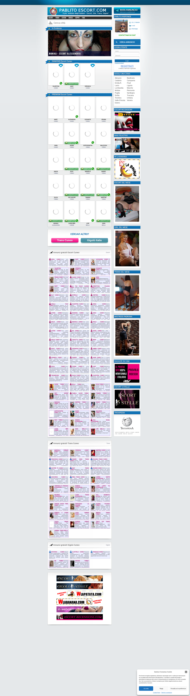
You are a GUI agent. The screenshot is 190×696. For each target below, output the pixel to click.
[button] (186, 672)
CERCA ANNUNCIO (127, 42)
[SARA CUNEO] (55, 144)
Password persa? (119, 63)
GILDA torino (100, 384)
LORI (87, 223)
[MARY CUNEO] (55, 118)
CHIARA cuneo (77, 366)
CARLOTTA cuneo (77, 339)
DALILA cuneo (76, 375)
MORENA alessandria (79, 486)
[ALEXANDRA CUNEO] (71, 118)
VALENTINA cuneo (57, 269)
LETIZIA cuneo (56, 313)
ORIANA (103, 119)
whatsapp (134, 29)
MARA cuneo (98, 339)
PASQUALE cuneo (98, 552)
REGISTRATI (127, 66)
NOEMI (72, 145)
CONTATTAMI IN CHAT (127, 35)
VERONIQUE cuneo (77, 348)
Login (127, 61)
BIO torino (58, 561)
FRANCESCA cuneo (57, 459)
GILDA (56, 197)
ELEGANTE (88, 119)
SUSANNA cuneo (77, 313)
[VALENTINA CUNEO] (55, 85)
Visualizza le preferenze (178, 688)
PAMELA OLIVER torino (80, 393)
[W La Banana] (80, 604)
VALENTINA (56, 86)
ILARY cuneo (98, 366)
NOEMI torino (59, 384)
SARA (55, 145)
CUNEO (56, 88)
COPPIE (77, 18)
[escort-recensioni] (127, 130)
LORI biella (100, 429)
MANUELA (88, 171)
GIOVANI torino (82, 561)
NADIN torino (77, 411)
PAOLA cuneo (98, 322)
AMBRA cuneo (97, 348)
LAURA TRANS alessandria (82, 495)
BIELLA (88, 225)
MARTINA (103, 197)
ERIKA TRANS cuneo (78, 477)
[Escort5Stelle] (127, 408)
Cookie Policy (156, 692)
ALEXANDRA (71, 119)
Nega (161, 688)
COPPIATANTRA (87, 145)
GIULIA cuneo (56, 322)
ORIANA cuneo (58, 277)
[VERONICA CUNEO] (87, 85)
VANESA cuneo (77, 357)
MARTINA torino (80, 402)
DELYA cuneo (58, 366)
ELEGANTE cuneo (99, 269)
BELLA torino (76, 384)
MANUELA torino (57, 402)
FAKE (83, 18)
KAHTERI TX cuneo (57, 468)
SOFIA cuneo (56, 259)
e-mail (133, 25)
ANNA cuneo (98, 313)
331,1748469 (135, 22)
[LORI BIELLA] (87, 222)
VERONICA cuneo (78, 269)
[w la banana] (127, 178)
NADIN (56, 171)
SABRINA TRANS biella (61, 530)
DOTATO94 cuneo (57, 552)
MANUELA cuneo (77, 322)
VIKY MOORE (72, 197)
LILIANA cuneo (76, 277)
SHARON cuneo (97, 468)
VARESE (72, 225)
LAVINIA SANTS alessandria (103, 477)
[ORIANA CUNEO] (103, 118)
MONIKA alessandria (79, 420)
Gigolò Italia (94, 240)
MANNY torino (101, 402)
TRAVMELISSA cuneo (58, 375)
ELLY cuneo (55, 295)
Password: (117, 55)
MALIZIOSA (103, 145)
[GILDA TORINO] (55, 196)
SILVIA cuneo (55, 348)
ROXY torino (58, 420)
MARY (56, 119)
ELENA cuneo (97, 330)
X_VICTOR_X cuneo (78, 552)
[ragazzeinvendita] (80, 612)
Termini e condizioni (166, 692)
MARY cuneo (59, 286)
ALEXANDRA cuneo (102, 259)
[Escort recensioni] (80, 619)
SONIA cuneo (99, 304)
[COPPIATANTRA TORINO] (87, 144)
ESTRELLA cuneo (79, 295)
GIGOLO (71, 18)
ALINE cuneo (97, 357)
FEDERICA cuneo (56, 357)
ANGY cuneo (79, 259)
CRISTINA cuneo (99, 295)
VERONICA (88, 86)
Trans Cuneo (65, 240)
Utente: (117, 51)
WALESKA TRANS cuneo (100, 459)
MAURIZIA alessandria (58, 495)
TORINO (72, 147)
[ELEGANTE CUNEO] (87, 118)
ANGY (72, 86)
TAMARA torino (101, 393)
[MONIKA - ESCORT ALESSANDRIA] (79, 55)
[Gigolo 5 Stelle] (80, 588)
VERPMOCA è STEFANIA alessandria (61, 486)
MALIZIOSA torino (99, 411)
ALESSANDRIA (56, 225)
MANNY (103, 171)
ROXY (71, 171)
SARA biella (80, 429)
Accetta (146, 688)
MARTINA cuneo (100, 450)
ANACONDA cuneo (58, 477)
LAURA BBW (71, 223)
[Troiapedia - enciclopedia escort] (127, 435)
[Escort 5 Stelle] (80, 581)
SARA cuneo (98, 278)
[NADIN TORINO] (55, 170)
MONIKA (55, 223)
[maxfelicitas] (127, 152)
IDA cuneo (75, 330)
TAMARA (87, 197)
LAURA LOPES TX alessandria (103, 486)
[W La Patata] (80, 596)
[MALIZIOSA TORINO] (103, 144)
